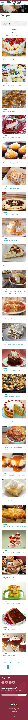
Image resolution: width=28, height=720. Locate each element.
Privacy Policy (14, 714)
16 (22, 667)
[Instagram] (6, 682)
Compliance (14, 716)
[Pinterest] (10, 682)
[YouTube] (13, 682)
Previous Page (8, 662)
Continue (22, 695)
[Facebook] (2, 682)
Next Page (21, 662)
